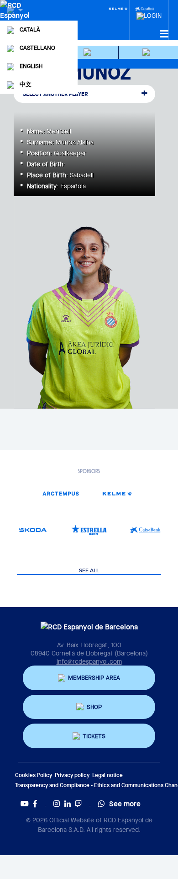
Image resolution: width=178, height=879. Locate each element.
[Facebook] (35, 804)
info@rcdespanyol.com (89, 661)
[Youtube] (25, 804)
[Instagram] (56, 804)
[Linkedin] (67, 804)
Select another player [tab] (55, 94)
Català (30, 29)
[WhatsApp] (101, 804)
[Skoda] (33, 530)
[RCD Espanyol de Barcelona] (15, 19)
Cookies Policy (33, 775)
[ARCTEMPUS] (61, 493)
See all (89, 571)
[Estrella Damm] (89, 530)
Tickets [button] (94, 736)
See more (125, 804)
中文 (25, 84)
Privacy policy (72, 775)
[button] (88, 52)
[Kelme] (118, 8)
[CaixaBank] (145, 530)
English (31, 66)
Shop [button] (94, 707)
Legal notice (107, 775)
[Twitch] (78, 804)
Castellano (37, 48)
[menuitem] (149, 13)
